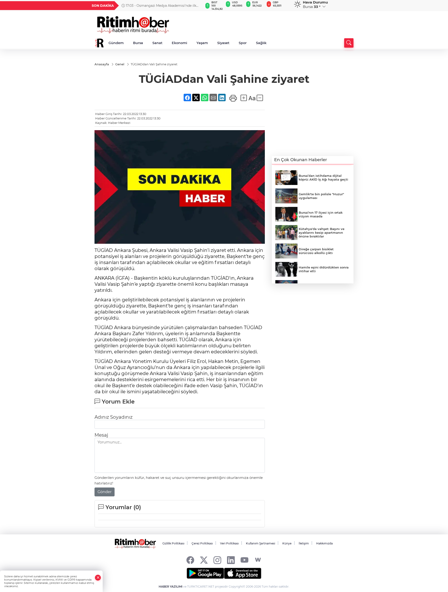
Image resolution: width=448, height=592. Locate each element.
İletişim (304, 543)
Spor (243, 43)
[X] (204, 560)
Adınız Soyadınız (113, 417)
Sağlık (261, 43)
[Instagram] (217, 560)
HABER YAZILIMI (170, 586)
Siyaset (223, 43)
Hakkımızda (324, 543)
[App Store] (242, 573)
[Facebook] (190, 560)
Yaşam (202, 43)
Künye (286, 543)
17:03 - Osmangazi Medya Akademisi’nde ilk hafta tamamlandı (159, 5)
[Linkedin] (231, 560)
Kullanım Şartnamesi (260, 543)
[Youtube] (244, 560)
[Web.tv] (258, 560)
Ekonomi (179, 43)
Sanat (157, 43)
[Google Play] (205, 573)
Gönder (105, 492)
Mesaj (101, 435)
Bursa (138, 43)
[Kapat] (98, 577)
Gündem (116, 43)
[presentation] (197, 5)
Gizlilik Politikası (173, 543)
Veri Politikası (229, 543)
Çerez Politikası (202, 543)
